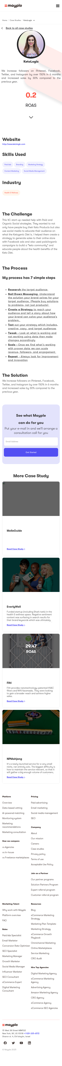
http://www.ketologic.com (13, 144)
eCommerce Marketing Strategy (42, 917)
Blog (33, 910)
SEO (33, 818)
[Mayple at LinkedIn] (29, 1043)
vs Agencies (8, 847)
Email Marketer (10, 940)
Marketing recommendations (11, 825)
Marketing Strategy (41, 929)
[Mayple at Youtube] (21, 1043)
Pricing (34, 796)
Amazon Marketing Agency (44, 992)
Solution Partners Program (44, 884)
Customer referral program (45, 895)
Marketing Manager (12, 956)
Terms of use (37, 859)
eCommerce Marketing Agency (42, 980)
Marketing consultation (14, 832)
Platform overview (11, 915)
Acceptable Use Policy (42, 864)
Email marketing (39, 808)
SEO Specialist (9, 951)
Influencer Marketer (12, 972)
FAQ (4, 920)
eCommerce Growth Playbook (41, 936)
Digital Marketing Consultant (11, 989)
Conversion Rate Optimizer (16, 946)
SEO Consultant (10, 977)
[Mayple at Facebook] (5, 1043)
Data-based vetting (12, 808)
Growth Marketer (11, 961)
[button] (57, 5)
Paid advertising (39, 802)
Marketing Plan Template (43, 924)
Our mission (37, 838)
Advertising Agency (40, 987)
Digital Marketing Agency (44, 973)
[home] (13, 6)
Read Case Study (15, 549)
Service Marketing (40, 953)
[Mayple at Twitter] (13, 1043)
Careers (35, 843)
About (34, 833)
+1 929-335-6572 (31, 1033)
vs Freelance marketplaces (15, 857)
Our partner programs (42, 879)
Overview (7, 802)
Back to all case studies (19, 28)
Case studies (37, 849)
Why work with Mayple (14, 910)
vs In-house (8, 852)
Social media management (44, 813)
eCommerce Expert (12, 982)
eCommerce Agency (41, 1003)
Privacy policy (38, 854)
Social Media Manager (13, 966)
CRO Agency (37, 997)
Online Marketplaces (41, 948)
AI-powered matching (13, 813)
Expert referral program (43, 890)
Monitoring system (11, 818)
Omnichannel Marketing (43, 943)
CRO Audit (36, 958)
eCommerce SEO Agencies (44, 1008)
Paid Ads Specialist (11, 935)
